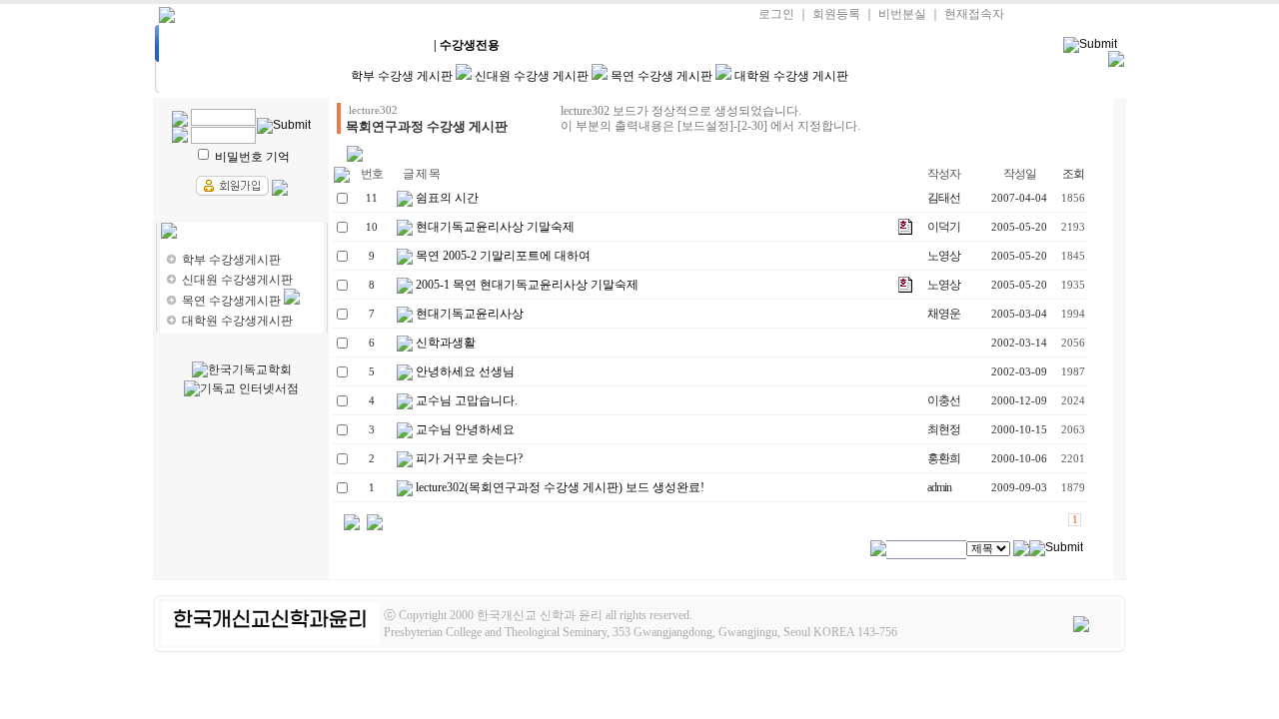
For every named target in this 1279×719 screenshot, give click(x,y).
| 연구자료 (721, 45)
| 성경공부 (636, 45)
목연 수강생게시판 (231, 301)
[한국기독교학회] (242, 369)
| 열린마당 (806, 45)
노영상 (943, 256)
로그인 (776, 14)
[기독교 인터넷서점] (241, 388)
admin (939, 487)
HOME (211, 45)
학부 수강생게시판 (231, 260)
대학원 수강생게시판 (237, 321)
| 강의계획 (297, 45)
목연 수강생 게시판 (661, 76)
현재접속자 (974, 14)
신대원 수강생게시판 (237, 280)
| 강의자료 (382, 45)
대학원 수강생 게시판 (791, 76)
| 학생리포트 (552, 45)
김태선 (943, 198)
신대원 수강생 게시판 (532, 76)
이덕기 (943, 227)
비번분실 (902, 14)
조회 (1073, 174)
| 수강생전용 (467, 45)
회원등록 (836, 14)
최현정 (943, 429)
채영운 (943, 314)
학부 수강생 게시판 (402, 76)
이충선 (943, 400)
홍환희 (943, 458)
